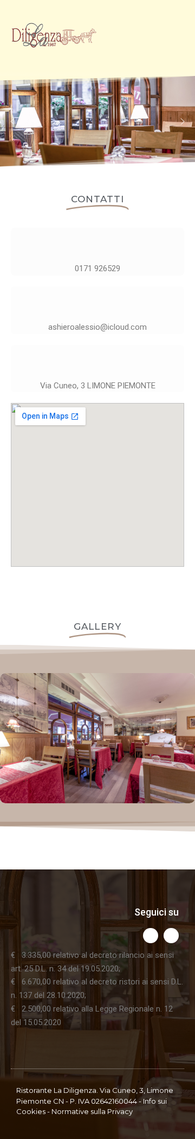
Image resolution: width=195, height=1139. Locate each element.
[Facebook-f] (171, 935)
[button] (12, 121)
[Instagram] (150, 935)
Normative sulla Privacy (92, 1111)
